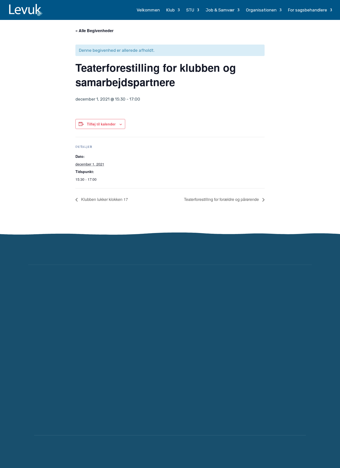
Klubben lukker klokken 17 (104, 199)
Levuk (76, 451)
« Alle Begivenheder (94, 30)
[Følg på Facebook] (290, 250)
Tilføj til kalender (101, 123)
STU (190, 10)
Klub (170, 10)
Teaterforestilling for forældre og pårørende (222, 199)
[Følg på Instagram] (305, 250)
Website (255, 451)
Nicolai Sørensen (287, 451)
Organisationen (261, 10)
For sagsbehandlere (307, 10)
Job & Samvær (220, 10)
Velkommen (148, 10)
